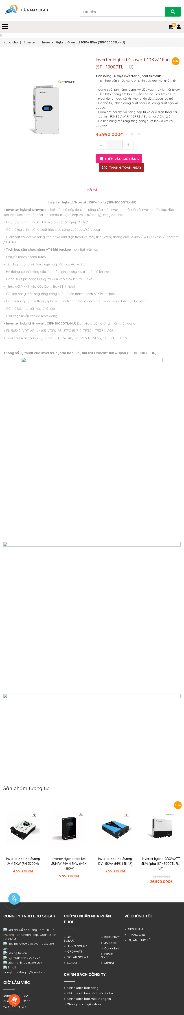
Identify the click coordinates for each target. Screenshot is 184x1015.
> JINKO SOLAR (75, 946)
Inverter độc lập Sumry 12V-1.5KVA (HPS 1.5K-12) (115, 861)
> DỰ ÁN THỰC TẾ (137, 940)
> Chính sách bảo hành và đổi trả (88, 993)
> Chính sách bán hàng (81, 987)
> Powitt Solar (107, 955)
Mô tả (92, 190)
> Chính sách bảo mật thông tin (87, 998)
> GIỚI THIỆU (134, 929)
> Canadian (110, 948)
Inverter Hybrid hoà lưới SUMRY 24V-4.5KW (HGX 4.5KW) (69, 864)
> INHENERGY (110, 937)
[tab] (92, 190)
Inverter (30, 42)
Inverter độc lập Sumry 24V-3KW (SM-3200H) (23, 861)
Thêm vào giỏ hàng (121, 159)
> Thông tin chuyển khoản (83, 1004)
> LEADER (71, 962)
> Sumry (107, 962)
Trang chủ (10, 42)
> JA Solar (108, 942)
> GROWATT (73, 951)
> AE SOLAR (69, 938)
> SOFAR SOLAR (76, 957)
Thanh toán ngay (125, 167)
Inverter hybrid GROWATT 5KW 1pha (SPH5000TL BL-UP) (161, 864)
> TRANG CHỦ (135, 934)
